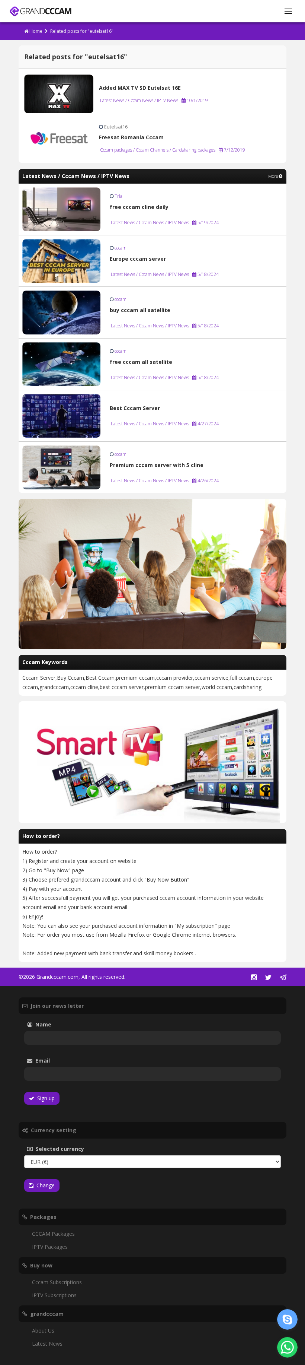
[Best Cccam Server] (61, 415)
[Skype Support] (287, 1319)
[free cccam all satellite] (61, 363)
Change (44, 1185)
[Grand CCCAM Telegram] (283, 977)
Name (54, 1024)
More (273, 176)
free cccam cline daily (139, 206)
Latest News (47, 1343)
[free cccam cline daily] (61, 208)
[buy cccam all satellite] (61, 311)
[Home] (40, 11)
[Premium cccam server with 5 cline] (61, 466)
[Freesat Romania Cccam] (58, 137)
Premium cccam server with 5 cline (156, 465)
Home (35, 31)
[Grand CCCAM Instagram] (254, 977)
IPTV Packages (50, 1246)
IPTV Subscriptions (54, 1295)
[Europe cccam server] (61, 260)
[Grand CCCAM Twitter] (268, 977)
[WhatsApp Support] (287, 1347)
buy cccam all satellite (140, 310)
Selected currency (71, 1148)
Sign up (44, 1098)
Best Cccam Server (135, 408)
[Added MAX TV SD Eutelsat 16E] (58, 93)
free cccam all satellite (141, 361)
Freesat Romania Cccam (131, 137)
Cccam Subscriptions (57, 1282)
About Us (43, 1330)
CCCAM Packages (53, 1233)
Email (63, 1060)
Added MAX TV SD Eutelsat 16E (140, 87)
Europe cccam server (138, 258)
